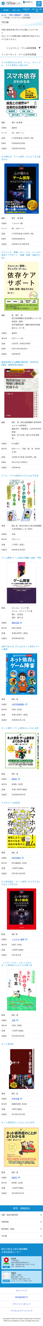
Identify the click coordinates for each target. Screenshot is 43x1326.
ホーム (3, 15)
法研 (13, 1020)
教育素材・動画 (7, 1229)
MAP (6, 1267)
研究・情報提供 (15, 15)
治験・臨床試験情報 (9, 1215)
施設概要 (6, 10)
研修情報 (5, 1222)
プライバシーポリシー (21, 1304)
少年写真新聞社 (18, 704)
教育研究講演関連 (37, 10)
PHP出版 (15, 1099)
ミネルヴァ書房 (18, 939)
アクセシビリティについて (22, 1311)
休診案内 (6, 1281)
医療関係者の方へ (27, 10)
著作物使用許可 (21, 1297)
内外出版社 (16, 858)
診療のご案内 (16, 10)
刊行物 (26, 15)
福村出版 (15, 623)
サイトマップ (21, 1290)
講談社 (14, 779)
